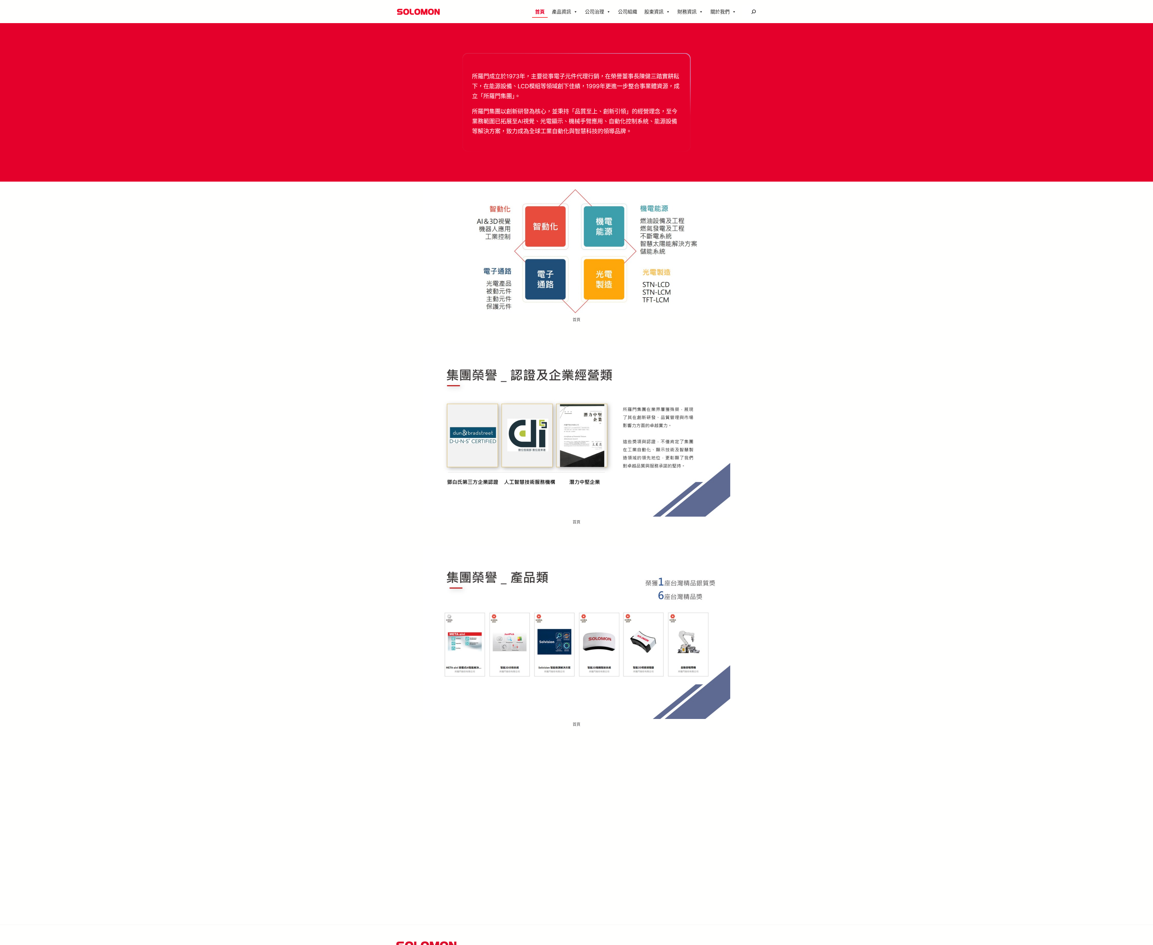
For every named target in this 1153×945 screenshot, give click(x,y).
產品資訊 (561, 12)
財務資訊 (687, 12)
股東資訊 (654, 12)
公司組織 (627, 12)
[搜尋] (753, 12)
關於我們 (720, 12)
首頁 (540, 12)
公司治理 (594, 12)
